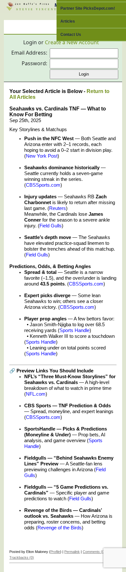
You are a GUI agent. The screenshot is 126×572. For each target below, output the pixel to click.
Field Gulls (50, 225)
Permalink (72, 552)
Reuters (57, 208)
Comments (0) (94, 552)
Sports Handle (74, 330)
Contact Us (70, 34)
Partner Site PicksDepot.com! (87, 8)
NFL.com (36, 394)
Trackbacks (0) (21, 557)
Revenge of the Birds (59, 527)
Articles (67, 21)
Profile (55, 552)
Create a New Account (72, 42)
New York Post (42, 156)
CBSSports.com (43, 185)
